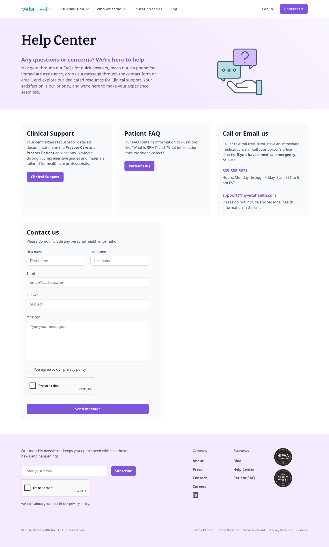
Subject (32, 295)
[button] (75, 9)
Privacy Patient (254, 530)
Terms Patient (203, 530)
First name (35, 252)
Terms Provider (228, 530)
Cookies (302, 530)
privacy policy (74, 369)
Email (31, 273)
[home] (36, 9)
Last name (98, 252)
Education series (148, 8)
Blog (173, 8)
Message (33, 317)
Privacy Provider (281, 530)
